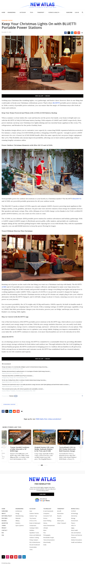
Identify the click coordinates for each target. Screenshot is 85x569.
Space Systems (20, 525)
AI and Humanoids (48, 511)
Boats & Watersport (34, 523)
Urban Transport (61, 523)
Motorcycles (60, 520)
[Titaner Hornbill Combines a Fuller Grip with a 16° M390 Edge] (18, 437)
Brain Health (74, 530)
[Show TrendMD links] (82, 395)
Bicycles (59, 516)
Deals (44, 545)
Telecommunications (49, 540)
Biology (73, 518)
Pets (44, 532)
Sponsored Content (7, 20)
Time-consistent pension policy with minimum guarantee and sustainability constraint (22, 389)
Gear (30, 511)
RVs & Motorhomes (34, 542)
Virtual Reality (47, 542)
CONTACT (4, 530)
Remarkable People (48, 537)
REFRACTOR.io (75, 508)
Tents (31, 549)
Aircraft (59, 511)
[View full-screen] (82, 37)
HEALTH (73, 525)
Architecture (19, 511)
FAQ (3, 535)
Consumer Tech (47, 516)
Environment (74, 520)
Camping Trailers (34, 528)
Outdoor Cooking (34, 537)
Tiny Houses (32, 518)
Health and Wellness (76, 542)
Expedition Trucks (34, 532)
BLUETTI (56, 103)
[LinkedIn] (72, 33)
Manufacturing (19, 516)
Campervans (32, 525)
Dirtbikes (31, 530)
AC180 (4, 287)
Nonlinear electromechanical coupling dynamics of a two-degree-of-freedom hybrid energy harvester (26, 371)
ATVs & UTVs (33, 520)
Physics (73, 523)
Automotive (60, 513)
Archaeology (74, 513)
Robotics (18, 523)
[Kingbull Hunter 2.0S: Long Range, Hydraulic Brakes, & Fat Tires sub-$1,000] (42, 437)
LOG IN (77, 12)
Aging (72, 528)
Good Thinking (47, 520)
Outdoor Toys (33, 516)
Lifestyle (45, 528)
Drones (45, 518)
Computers (46, 513)
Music (44, 530)
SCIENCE (73, 511)
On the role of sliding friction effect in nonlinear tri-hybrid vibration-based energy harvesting (23, 380)
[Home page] (42, 5)
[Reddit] (75, 33)
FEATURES (4, 518)
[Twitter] (69, 33)
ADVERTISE (5, 523)
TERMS (4, 525)
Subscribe (42, 494)
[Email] (82, 33)
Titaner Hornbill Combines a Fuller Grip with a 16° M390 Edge (17, 449)
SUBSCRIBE (69, 12)
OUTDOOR (23, 12)
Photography (46, 535)
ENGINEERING (11, 12)
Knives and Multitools (35, 535)
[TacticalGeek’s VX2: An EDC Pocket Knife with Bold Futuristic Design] (67, 437)
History (45, 523)
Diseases (73, 537)
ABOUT (4, 513)
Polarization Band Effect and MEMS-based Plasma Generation (17, 375)
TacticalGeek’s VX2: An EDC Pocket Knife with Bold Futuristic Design (65, 449)
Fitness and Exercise (76, 535)
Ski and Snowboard (34, 545)
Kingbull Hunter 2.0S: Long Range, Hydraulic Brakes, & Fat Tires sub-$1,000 (42, 449)
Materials (18, 518)
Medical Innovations (76, 540)
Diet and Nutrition (76, 532)
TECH (31, 12)
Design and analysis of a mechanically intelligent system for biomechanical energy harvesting (24, 367)
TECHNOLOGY (47, 508)
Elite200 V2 (76, 199)
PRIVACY (4, 528)
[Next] (81, 446)
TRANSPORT (40, 12)
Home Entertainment (49, 525)
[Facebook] (65, 33)
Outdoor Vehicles (34, 513)
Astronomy (74, 516)
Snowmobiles (33, 547)
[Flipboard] (79, 33)
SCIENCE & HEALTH (53, 12)
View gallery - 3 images (42, 96)
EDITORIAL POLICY (7, 516)
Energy (17, 513)
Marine (59, 518)
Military (17, 520)
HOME (3, 12)
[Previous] (4, 446)
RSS (3, 532)
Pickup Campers (33, 540)
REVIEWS (4, 520)
